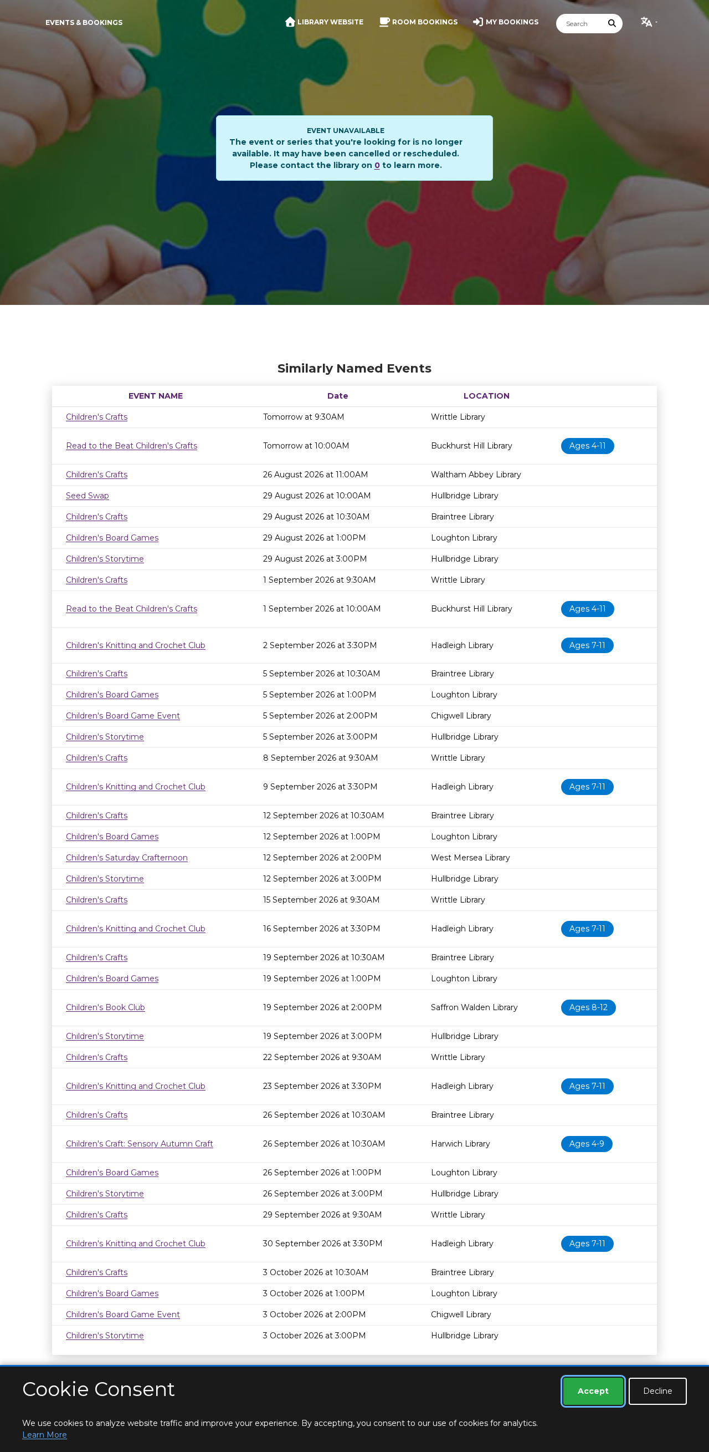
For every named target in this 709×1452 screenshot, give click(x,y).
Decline (657, 1391)
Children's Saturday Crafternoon (127, 858)
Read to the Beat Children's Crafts (131, 446)
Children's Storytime (105, 559)
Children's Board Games (112, 538)
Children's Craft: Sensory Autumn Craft (139, 1144)
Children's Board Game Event (123, 716)
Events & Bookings (83, 22)
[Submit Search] (612, 23)
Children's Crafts (96, 417)
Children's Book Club (105, 1007)
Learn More (44, 1435)
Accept (593, 1391)
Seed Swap (87, 496)
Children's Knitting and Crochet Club (135, 645)
